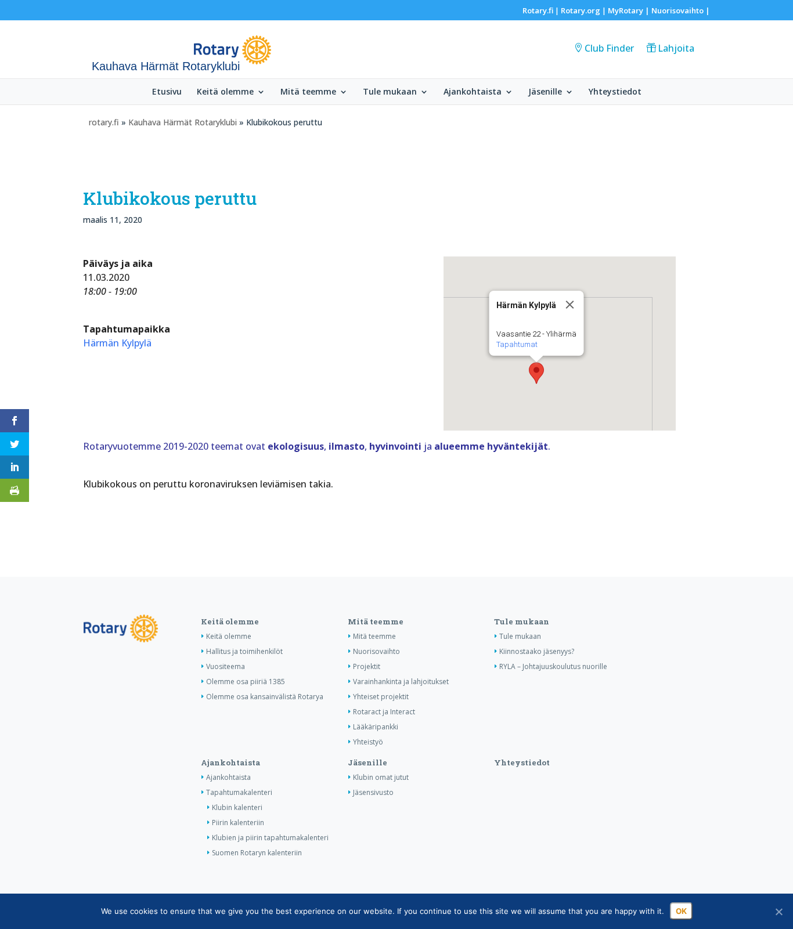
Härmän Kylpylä (117, 343)
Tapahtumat (516, 344)
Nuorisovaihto (677, 10)
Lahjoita (676, 48)
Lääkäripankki (375, 727)
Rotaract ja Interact (384, 712)
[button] (536, 373)
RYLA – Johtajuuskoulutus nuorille (553, 666)
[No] (778, 911)
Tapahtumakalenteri (239, 792)
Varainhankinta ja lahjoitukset (401, 681)
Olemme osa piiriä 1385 (245, 681)
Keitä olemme (225, 92)
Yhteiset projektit (381, 697)
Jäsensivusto (373, 792)
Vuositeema (225, 666)
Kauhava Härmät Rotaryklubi (182, 122)
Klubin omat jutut (381, 777)
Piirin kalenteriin (238, 822)
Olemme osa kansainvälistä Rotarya (264, 697)
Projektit (366, 666)
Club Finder (609, 48)
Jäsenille (545, 92)
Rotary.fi (537, 10)
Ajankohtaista (473, 92)
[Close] (569, 305)
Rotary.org (580, 10)
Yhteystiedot (615, 92)
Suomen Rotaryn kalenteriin (257, 853)
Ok (681, 911)
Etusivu (167, 92)
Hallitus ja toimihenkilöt (244, 651)
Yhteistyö (368, 742)
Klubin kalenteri (237, 807)
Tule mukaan (390, 92)
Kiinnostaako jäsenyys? (536, 651)
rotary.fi (104, 122)
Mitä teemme (308, 92)
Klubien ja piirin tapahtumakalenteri (270, 838)
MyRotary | (629, 10)
